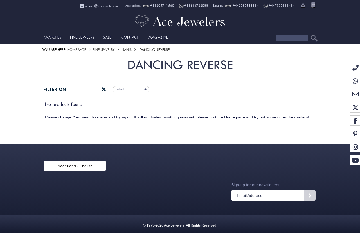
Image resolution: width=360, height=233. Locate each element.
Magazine (158, 37)
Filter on (54, 89)
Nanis (127, 49)
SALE (107, 37)
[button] (303, 6)
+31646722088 (196, 6)
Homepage (76, 49)
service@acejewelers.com (102, 6)
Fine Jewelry (82, 37)
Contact (130, 37)
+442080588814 (245, 6)
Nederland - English (75, 166)
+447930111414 (281, 6)
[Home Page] (180, 26)
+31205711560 (161, 6)
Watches (53, 37)
